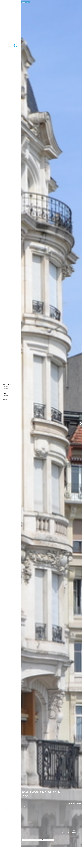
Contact (5, 399)
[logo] (10, 45)
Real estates (7, 384)
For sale (6, 386)
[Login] (7, 809)
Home (4, 381)
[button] (22, 423)
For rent (6, 388)
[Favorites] (3, 809)
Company (6, 395)
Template (6, 393)
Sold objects (7, 390)
